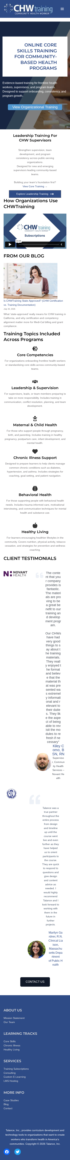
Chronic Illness (12, 1045)
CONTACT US (35, 981)
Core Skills (10, 1041)
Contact (8, 1108)
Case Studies (11, 1100)
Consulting (10, 1073)
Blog (6, 1104)
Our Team (9, 1022)
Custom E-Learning (15, 1077)
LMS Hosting (11, 1081)
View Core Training (33, 186)
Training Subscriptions (16, 1069)
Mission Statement (14, 1018)
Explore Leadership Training (32, 194)
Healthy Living (12, 1049)
